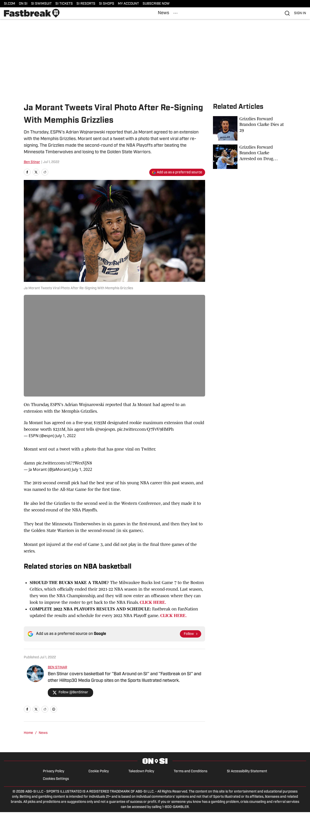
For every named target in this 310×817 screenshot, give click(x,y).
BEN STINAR (57, 667)
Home (28, 733)
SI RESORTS (85, 4)
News (163, 13)
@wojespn (105, 429)
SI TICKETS (64, 4)
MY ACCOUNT (128, 4)
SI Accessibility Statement (247, 771)
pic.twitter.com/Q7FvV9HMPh (145, 429)
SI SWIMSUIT (41, 4)
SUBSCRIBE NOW (156, 4)
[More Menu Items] (175, 13)
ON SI (23, 4)
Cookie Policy (98, 771)
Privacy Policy (53, 771)
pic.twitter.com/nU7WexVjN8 (64, 463)
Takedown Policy (141, 771)
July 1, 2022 (65, 435)
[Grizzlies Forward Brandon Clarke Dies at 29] (249, 128)
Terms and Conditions (190, 771)
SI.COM (9, 4)
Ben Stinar (32, 162)
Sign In (300, 13)
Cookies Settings (56, 779)
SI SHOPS (106, 4)
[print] (53, 709)
